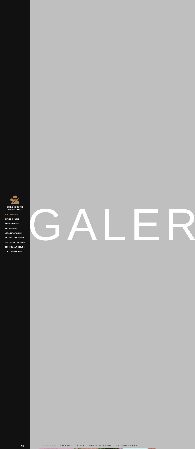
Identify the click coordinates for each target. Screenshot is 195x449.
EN (22, 446)
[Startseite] (15, 203)
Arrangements (12, 224)
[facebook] (7, 446)
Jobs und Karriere (13, 252)
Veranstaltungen (13, 233)
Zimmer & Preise (12, 219)
